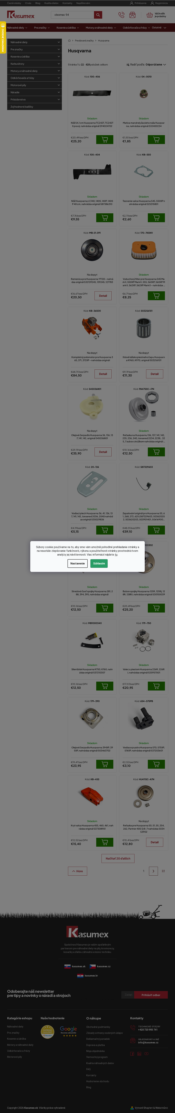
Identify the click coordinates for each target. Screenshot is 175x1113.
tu (114, 554)
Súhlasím (98, 563)
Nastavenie (76, 563)
